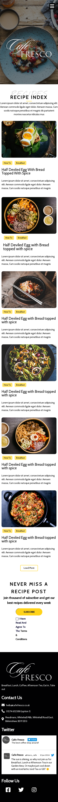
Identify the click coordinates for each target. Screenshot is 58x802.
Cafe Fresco (18, 755)
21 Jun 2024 (44, 755)
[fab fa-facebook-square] (8, 789)
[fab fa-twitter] (21, 789)
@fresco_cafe (31, 755)
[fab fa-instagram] (34, 789)
